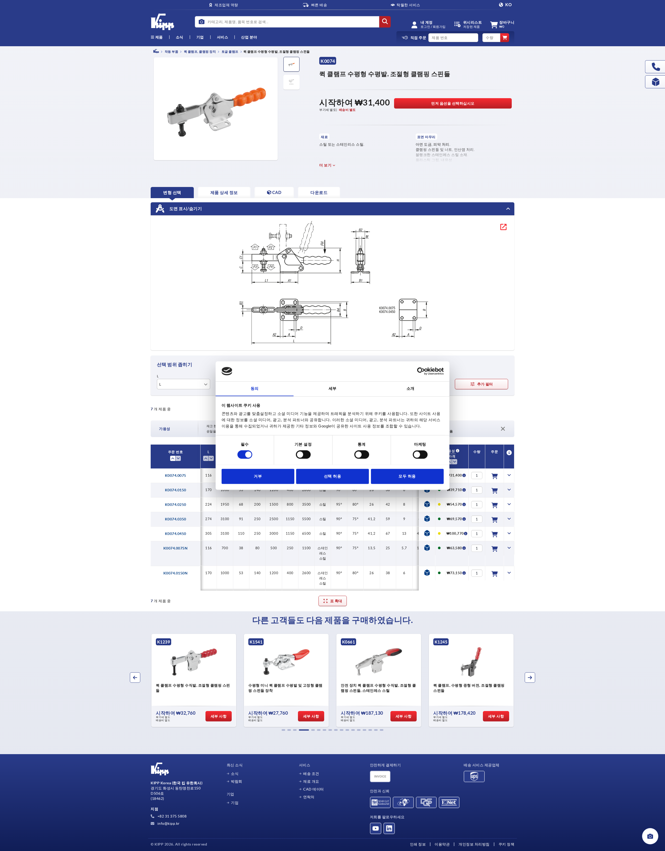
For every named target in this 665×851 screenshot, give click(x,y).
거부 (258, 476)
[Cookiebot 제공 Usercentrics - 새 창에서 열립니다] (421, 371)
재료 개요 (311, 781)
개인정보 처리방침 (474, 844)
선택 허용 (332, 476)
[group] (193, 680)
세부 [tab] (333, 388)
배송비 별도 (347, 109)
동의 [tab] (255, 388)
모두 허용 (407, 476)
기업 (200, 37)
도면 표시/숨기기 (185, 208)
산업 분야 (249, 37)
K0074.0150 (175, 490)
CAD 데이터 (313, 789)
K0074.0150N (175, 573)
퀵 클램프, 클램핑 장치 (199, 51)
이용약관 (442, 844)
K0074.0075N (175, 548)
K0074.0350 (175, 519)
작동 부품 (171, 51)
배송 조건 (311, 774)
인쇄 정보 (418, 844)
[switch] (303, 454)
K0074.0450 (175, 534)
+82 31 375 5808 (171, 816)
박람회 (236, 781)
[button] (283, 730)
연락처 (309, 797)
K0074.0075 (175, 475)
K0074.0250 (175, 504)
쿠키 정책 (506, 844)
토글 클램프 (229, 51)
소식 (234, 774)
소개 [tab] (411, 388)
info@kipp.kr (168, 823)
